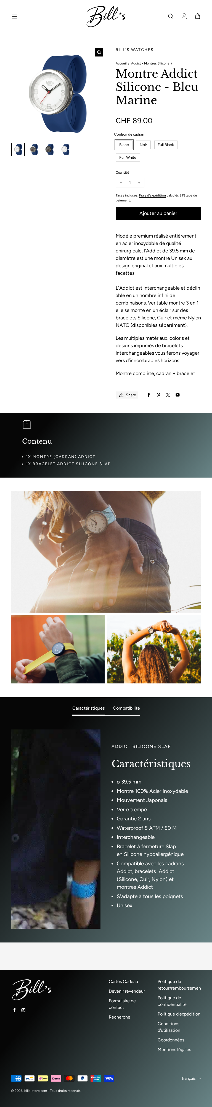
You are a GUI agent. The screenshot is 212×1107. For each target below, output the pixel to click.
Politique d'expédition (179, 1014)
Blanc (124, 144)
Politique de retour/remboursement (180, 985)
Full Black (166, 144)
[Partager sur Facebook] (148, 395)
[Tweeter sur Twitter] (168, 395)
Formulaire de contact (122, 1004)
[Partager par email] (177, 395)
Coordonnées (171, 1040)
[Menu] (14, 16)
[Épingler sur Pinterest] (158, 395)
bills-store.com (35, 1091)
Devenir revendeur (127, 991)
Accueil (121, 63)
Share (131, 395)
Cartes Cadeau (123, 981)
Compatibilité (126, 708)
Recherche (119, 1017)
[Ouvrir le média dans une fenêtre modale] (99, 52)
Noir (143, 144)
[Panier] (197, 16)
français (189, 1078)
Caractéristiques (88, 708)
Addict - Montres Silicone (150, 63)
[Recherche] (170, 16)
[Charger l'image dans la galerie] (18, 149)
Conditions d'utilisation (169, 1027)
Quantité (122, 172)
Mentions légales (174, 1049)
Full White (127, 157)
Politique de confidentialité (172, 1001)
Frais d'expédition (152, 195)
